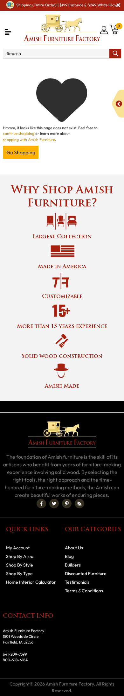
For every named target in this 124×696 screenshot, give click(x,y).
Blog (69, 556)
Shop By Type (19, 573)
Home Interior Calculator (31, 582)
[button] (8, 32)
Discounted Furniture (86, 573)
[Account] (104, 30)
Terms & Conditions (84, 591)
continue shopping (18, 133)
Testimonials (77, 582)
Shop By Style (19, 565)
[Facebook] (41, 503)
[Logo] (62, 30)
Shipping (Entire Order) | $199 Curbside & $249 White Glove (67, 5)
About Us (74, 548)
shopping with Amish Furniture (29, 139)
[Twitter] (54, 503)
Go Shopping (20, 152)
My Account (18, 548)
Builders (73, 565)
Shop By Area (19, 556)
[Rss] (79, 503)
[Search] (115, 53)
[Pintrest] (67, 503)
